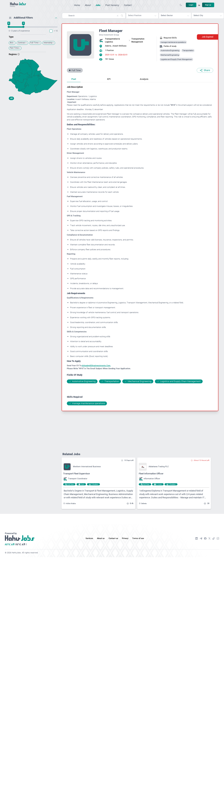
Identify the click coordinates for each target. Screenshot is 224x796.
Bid (11, 43)
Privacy (125, 538)
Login (191, 5)
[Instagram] (218, 538)
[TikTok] (213, 538)
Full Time (34, 43)
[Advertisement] (33, 123)
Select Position (134, 15)
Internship (48, 43)
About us (101, 538)
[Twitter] (209, 538)
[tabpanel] (140, 245)
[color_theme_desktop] (181, 5)
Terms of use (138, 538)
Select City (198, 15)
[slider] (9, 27)
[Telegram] (201, 538)
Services (89, 538)
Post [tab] (73, 79)
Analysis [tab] (144, 79)
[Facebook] (205, 538)
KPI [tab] (109, 79)
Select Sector (167, 15)
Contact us (113, 538)
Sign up (208, 5)
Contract (21, 43)
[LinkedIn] (196, 538)
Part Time (14, 48)
